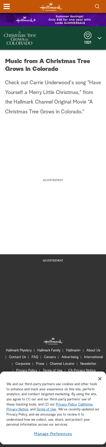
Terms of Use (53, 370)
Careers (50, 357)
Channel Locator (62, 364)
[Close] (99, 379)
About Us (93, 350)
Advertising (69, 357)
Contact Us (17, 357)
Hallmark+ (73, 350)
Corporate (22, 364)
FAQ (35, 357)
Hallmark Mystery (19, 350)
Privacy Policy (26, 370)
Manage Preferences (53, 434)
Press (40, 364)
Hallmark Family (48, 350)
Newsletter (88, 364)
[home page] (51, 6)
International (93, 357)
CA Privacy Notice (82, 370)
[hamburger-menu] (7, 6)
